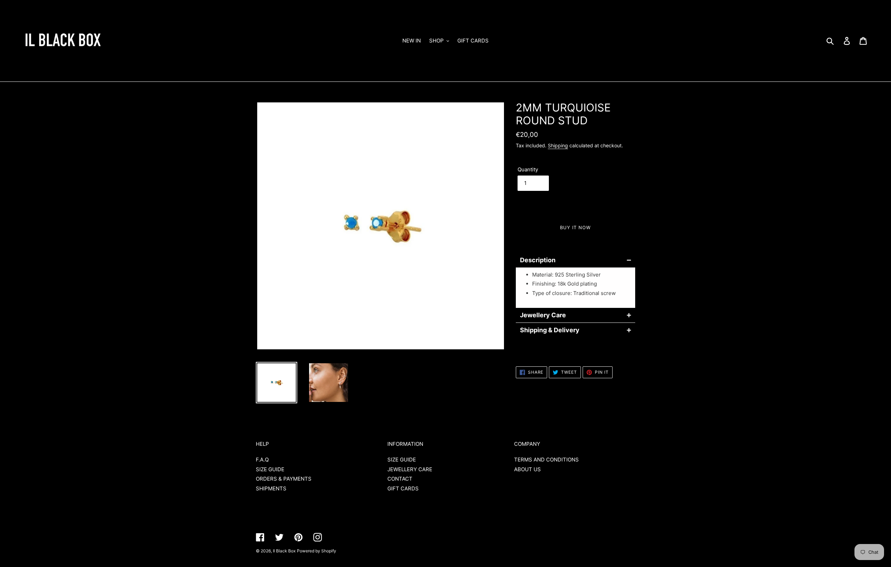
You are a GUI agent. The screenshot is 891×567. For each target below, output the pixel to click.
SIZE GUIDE (270, 469)
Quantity (528, 169)
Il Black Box (284, 550)
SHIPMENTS (271, 488)
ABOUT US (527, 469)
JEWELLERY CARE (409, 469)
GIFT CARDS (403, 488)
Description (537, 260)
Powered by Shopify (316, 550)
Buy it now (575, 227)
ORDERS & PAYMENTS (284, 478)
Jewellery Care (543, 315)
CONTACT (399, 478)
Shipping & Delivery (549, 330)
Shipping (558, 145)
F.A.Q (262, 459)
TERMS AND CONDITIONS (546, 459)
